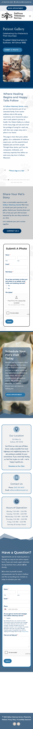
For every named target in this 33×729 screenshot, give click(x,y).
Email (8, 264)
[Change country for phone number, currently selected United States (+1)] (6, 609)
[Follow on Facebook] (14, 724)
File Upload (9, 292)
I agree (8, 618)
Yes (9, 285)
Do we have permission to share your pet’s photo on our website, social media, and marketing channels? (16, 281)
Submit (9, 321)
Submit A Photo (11, 50)
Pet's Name (9, 272)
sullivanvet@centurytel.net (19, 490)
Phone (6, 606)
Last (18, 260)
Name (8, 255)
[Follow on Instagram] (18, 724)
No (9, 288)
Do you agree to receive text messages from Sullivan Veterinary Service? (15, 615)
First (7, 260)
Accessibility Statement (24, 719)
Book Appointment (15, 8)
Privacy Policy (25, 631)
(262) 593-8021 (19, 487)
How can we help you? (11, 635)
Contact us (12, 231)
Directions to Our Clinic (16, 466)
